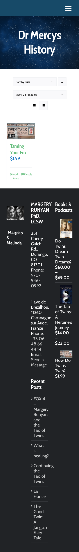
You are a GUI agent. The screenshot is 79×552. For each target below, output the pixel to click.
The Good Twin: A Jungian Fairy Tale (40, 522)
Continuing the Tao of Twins (40, 473)
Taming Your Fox (18, 149)
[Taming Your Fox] (21, 131)
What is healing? (40, 450)
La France (40, 494)
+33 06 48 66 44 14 (37, 344)
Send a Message (39, 362)
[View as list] (43, 105)
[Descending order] (62, 81)
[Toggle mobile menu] (68, 8)
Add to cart (16, 176)
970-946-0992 (36, 280)
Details (28, 174)
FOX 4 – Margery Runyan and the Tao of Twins (40, 417)
